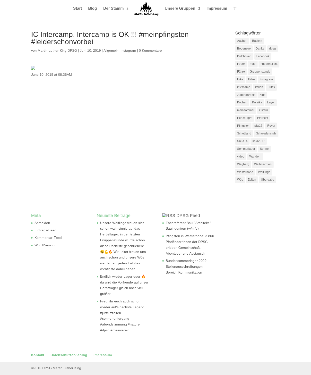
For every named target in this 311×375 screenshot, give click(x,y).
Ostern (263, 110)
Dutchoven (244, 56)
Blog (92, 8)
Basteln (257, 40)
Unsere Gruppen (180, 8)
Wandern (255, 156)
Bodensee (244, 48)
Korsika (257, 102)
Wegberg (243, 164)
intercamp (243, 87)
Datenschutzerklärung (69, 355)
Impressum (217, 8)
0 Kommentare (150, 50)
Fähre (241, 71)
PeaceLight (244, 118)
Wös (240, 179)
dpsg (272, 48)
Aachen (242, 40)
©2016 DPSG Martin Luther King (56, 368)
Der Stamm (113, 8)
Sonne (264, 148)
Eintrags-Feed (45, 230)
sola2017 (258, 141)
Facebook (262, 56)
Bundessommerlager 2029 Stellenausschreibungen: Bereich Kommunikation (186, 266)
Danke (260, 48)
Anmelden (42, 223)
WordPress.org (46, 245)
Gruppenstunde (260, 71)
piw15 (258, 125)
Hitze (251, 79)
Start (77, 8)
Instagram (128, 50)
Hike (240, 79)
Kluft (262, 95)
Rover (271, 125)
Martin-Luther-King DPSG (57, 50)
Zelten (252, 179)
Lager (271, 102)
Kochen (242, 102)
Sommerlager (246, 148)
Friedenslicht (268, 64)
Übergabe (267, 179)
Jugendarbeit (246, 95)
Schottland (244, 133)
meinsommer (245, 110)
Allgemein (111, 50)
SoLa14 (242, 141)
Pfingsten (243, 125)
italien (259, 87)
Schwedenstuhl (266, 133)
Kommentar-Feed (48, 238)
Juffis (271, 87)
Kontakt (37, 355)
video (240, 156)
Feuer (241, 64)
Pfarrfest (262, 118)
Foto (253, 64)
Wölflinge (264, 172)
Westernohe (245, 172)
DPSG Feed (188, 215)
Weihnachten (263, 164)
